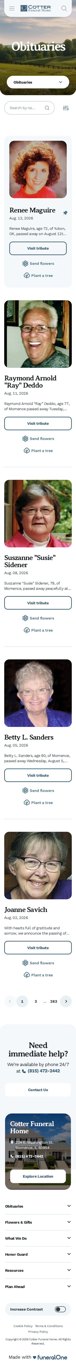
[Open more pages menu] (60, 82)
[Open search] (64, 8)
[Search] (47, 107)
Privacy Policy (38, 1331)
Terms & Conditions (49, 1326)
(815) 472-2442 (44, 1070)
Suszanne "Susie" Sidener (29, 561)
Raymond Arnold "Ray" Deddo (30, 381)
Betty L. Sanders (28, 737)
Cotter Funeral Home (32, 1127)
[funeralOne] (52, 1357)
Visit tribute (38, 248)
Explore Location (38, 1176)
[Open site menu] (11, 8)
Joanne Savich (25, 910)
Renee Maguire (32, 210)
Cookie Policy (23, 1326)
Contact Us (38, 1090)
